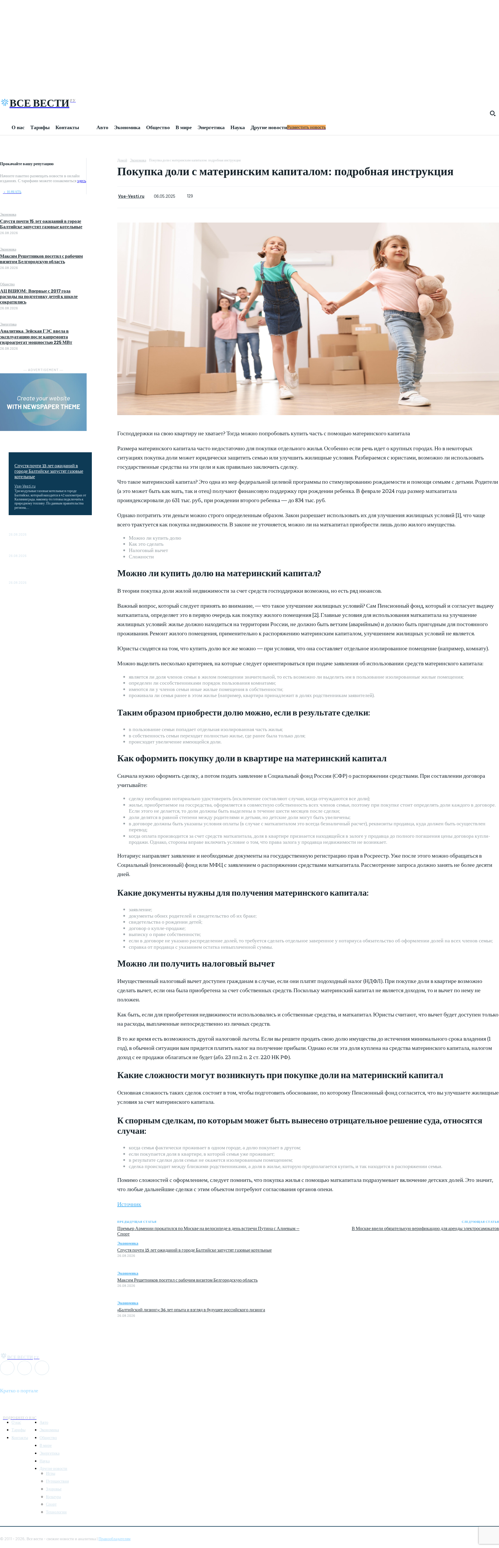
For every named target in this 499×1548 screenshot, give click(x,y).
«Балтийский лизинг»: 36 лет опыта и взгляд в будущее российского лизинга (191, 1309)
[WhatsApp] (101, 164)
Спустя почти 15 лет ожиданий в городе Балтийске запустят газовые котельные (41, 223)
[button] (492, 113)
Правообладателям (114, 1538)
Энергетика (8, 324)
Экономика (8, 214)
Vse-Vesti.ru (25, 485)
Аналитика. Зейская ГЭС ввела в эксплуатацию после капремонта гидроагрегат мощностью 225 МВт (36, 336)
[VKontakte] (24, 1368)
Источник (129, 1203)
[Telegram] (102, 177)
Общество (7, 284)
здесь (81, 180)
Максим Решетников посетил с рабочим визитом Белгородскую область (41, 258)
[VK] (102, 191)
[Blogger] (7, 1368)
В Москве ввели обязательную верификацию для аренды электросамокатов (425, 1228)
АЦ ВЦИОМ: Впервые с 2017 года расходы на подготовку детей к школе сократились (39, 296)
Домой (122, 160)
